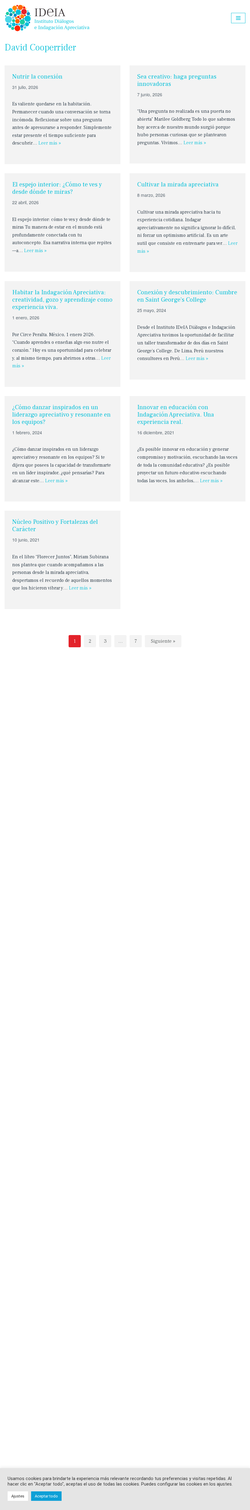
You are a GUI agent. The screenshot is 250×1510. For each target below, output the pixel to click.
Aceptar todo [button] (46, 1496)
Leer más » (49, 143)
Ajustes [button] (17, 1496)
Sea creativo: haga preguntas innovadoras (176, 80)
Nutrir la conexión (37, 77)
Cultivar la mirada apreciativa (178, 185)
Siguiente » (163, 641)
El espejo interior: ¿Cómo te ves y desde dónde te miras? (57, 188)
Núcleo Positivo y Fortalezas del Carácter (55, 525)
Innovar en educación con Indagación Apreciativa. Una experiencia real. (175, 414)
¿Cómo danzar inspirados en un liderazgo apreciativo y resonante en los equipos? (61, 414)
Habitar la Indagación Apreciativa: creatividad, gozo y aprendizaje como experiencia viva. (62, 299)
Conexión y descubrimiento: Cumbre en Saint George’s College (187, 296)
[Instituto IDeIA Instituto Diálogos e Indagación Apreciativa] (47, 18)
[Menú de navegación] (238, 18)
